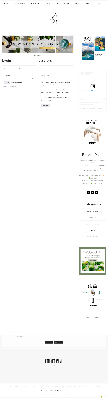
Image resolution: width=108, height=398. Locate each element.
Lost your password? (10, 86)
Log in (7, 83)
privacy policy (46, 100)
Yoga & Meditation (92, 237)
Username (48, 69)
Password (11, 76)
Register (45, 105)
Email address (50, 76)
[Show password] (32, 79)
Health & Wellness (92, 224)
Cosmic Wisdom (92, 211)
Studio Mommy (68, 394)
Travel (92, 230)
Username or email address (17, 69)
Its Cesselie (54, 19)
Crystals (92, 217)
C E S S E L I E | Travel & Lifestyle (91, 108)
